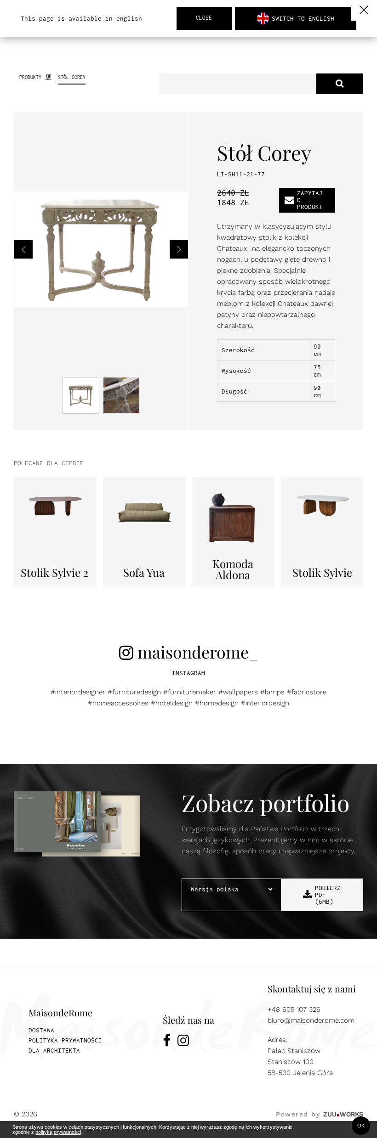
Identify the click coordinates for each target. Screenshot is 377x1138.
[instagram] (183, 1042)
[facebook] (167, 1042)
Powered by (319, 1114)
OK (361, 1125)
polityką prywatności (58, 1132)
